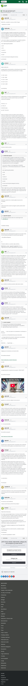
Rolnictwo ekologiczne (5, 646)
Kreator (6, 507)
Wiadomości (3, 665)
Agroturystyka (4, 583)
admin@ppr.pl (5, 219)
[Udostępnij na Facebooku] (3, 576)
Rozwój (2, 651)
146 (26, 567)
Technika (3, 656)
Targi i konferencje (5, 653)
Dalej (24, 14)
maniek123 (7, 486)
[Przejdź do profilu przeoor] (2, 63)
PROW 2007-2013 (4, 639)
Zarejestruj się (14, 554)
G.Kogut (7, 450)
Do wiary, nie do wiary (5, 592)
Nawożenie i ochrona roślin (7, 618)
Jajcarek (7, 211)
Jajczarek (7, 18)
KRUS (2, 611)
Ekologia (3, 599)
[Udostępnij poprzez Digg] (6, 576)
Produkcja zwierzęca (5, 637)
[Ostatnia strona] (26, 15)
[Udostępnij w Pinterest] (14, 576)
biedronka (7, 28)
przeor (6, 151)
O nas (2, 683)
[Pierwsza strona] (1, 15)
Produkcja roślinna (5, 635)
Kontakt (2, 673)
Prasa (2, 630)
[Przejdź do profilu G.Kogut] (2, 450)
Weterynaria (3, 663)
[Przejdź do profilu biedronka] (2, 29)
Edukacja (3, 597)
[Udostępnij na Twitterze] (1, 576)
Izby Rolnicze (3, 609)
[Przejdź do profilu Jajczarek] (2, 18)
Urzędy (2, 660)
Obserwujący (12, 567)
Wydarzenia (3, 667)
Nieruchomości (4, 620)
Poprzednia (5, 14)
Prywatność (3, 677)
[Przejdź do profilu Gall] (2, 93)
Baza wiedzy (3, 588)
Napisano (10, 19)
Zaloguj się (14, 562)
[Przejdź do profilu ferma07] (2, 404)
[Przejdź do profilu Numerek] (2, 420)
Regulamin (3, 681)
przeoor (7, 63)
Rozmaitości (3, 649)
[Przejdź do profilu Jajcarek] (2, 211)
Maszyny (3, 616)
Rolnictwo (3, 644)
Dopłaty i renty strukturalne (7, 590)
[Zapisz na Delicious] (8, 576)
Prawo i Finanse (4, 632)
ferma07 (7, 404)
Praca (2, 627)
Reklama (3, 675)
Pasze (2, 625)
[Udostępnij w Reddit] (10, 576)
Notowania (3, 623)
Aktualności (3, 585)
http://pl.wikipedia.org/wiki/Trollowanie (9, 359)
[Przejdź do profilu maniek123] (2, 487)
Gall (5, 92)
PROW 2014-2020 (4, 642)
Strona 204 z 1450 (14, 14)
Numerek (7, 420)
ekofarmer (8, 12)
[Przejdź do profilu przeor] (2, 151)
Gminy (2, 604)
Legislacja (3, 613)
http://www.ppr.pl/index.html (7, 436)
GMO (2, 606)
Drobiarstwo (20, 12)
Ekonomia (3, 602)
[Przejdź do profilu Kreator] (2, 508)
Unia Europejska (4, 658)
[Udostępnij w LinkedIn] (12, 576)
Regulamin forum (4, 679)
